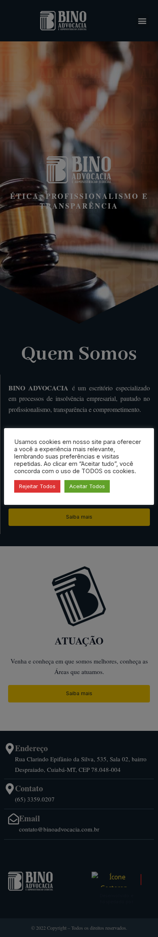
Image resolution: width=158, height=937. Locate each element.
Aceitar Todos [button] (87, 486)
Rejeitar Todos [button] (37, 486)
